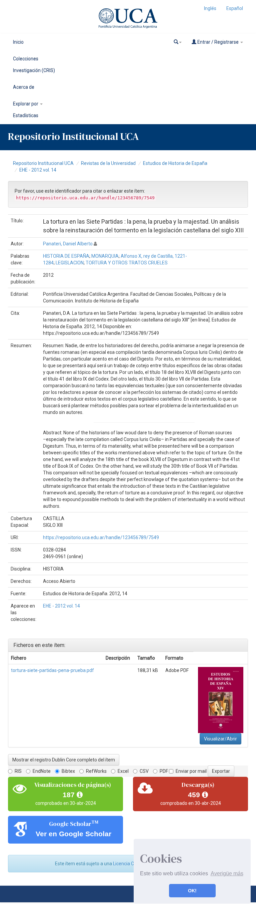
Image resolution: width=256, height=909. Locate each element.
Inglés (210, 8)
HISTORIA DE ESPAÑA (66, 256)
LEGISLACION (70, 262)
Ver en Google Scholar (73, 834)
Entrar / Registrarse (218, 42)
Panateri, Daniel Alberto (68, 243)
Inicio (18, 42)
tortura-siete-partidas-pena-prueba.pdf (52, 670)
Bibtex (68, 771)
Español (234, 8)
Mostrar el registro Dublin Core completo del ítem (63, 759)
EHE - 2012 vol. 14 (37, 170)
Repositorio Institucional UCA (43, 163)
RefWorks (96, 771)
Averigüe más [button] (227, 873)
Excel (123, 771)
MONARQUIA (105, 256)
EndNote (42, 771)
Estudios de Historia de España (175, 163)
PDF (164, 771)
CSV (144, 771)
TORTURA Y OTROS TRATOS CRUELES (127, 262)
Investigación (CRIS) (34, 70)
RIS (18, 771)
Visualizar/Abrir (220, 738)
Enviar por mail (191, 771)
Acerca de (23, 87)
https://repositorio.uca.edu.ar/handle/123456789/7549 (101, 537)
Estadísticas (25, 115)
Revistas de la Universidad (108, 163)
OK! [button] (192, 890)
